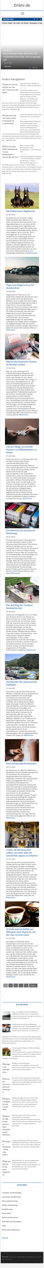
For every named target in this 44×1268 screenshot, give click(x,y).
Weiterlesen (14, 109)
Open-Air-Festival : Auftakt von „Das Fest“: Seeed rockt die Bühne (30, 85)
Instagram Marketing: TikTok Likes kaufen (25, 1140)
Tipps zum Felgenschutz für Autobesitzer (25, 1012)
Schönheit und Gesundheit (11, 1221)
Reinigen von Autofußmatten (21, 1063)
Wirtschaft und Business (11, 1230)
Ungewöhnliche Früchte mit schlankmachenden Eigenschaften (21, 1037)
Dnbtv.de (22, 5)
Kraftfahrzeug (7, 1209)
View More (7, 66)
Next (40, 19)
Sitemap (5, 1238)
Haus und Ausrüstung (10, 1201)
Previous (37, 19)
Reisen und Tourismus (10, 1217)
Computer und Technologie (12, 1193)
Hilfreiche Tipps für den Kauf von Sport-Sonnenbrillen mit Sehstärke (24, 1116)
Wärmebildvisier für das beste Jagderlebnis (25, 1160)
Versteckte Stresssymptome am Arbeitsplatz (26, 1078)
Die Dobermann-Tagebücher (20, 211)
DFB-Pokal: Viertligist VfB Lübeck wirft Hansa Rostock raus (20, 58)
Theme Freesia (21, 1257)
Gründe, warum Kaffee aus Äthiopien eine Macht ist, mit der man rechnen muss (21, 932)
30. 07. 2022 (8, 63)
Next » (33, 985)
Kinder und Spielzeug (9, 1205)
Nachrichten (7, 53)
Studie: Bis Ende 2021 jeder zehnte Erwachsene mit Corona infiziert (31, 116)
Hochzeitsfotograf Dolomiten (21, 763)
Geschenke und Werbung (11, 1197)
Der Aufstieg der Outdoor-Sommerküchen (20, 606)
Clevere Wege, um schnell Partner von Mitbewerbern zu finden (21, 449)
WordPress (29, 1257)
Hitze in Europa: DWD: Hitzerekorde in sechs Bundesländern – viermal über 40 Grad (30, 149)
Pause (34, 19)
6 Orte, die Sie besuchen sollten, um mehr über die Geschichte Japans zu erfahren (22, 852)
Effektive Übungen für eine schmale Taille (25, 1098)
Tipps (4, 1226)
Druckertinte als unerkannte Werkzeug (24, 1024)
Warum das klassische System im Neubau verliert (21, 363)
